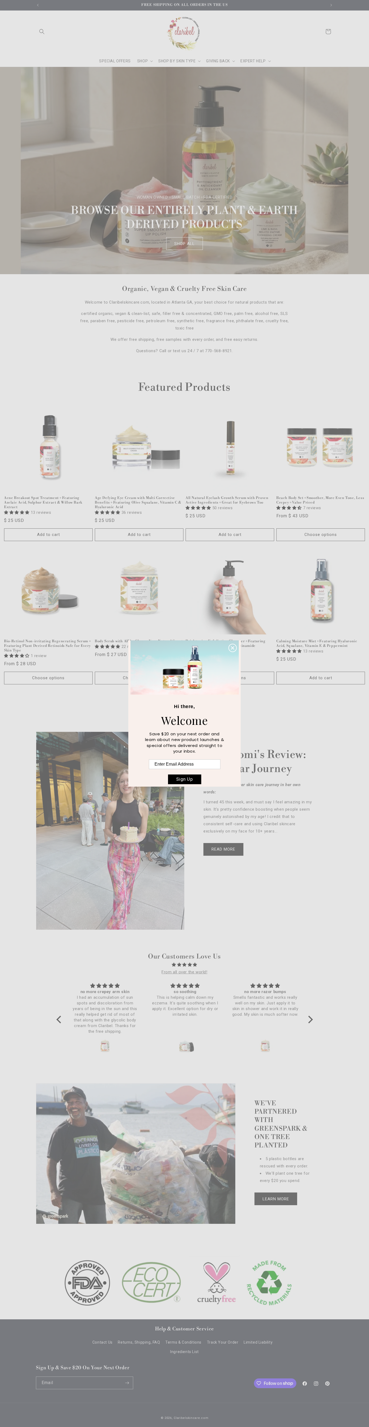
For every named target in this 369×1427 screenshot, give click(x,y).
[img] (184, 965)
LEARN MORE (276, 1199)
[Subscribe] (127, 1383)
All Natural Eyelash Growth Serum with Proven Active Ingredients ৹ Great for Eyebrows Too (227, 500)
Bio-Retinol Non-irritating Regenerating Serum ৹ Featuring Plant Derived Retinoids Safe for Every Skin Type (47, 646)
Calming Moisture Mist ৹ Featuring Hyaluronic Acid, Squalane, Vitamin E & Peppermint (316, 643)
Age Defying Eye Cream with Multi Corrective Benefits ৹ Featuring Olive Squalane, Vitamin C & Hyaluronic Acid (138, 502)
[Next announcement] (331, 5)
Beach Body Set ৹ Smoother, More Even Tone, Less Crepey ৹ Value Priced (320, 500)
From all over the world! (184, 972)
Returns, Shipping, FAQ (139, 1342)
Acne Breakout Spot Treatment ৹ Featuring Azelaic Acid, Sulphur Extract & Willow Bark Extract (43, 502)
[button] (42, 32)
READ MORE (223, 849)
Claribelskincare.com (191, 1418)
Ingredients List (184, 1352)
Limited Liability (258, 1342)
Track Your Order (223, 1342)
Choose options (320, 534)
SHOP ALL (184, 243)
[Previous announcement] (38, 5)
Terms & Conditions (183, 1342)
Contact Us (102, 1342)
